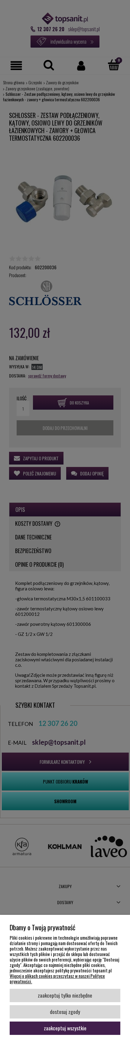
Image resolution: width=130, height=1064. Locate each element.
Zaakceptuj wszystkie (65, 1028)
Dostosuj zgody (65, 1011)
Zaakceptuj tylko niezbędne (65, 995)
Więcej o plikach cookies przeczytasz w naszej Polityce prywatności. (57, 978)
